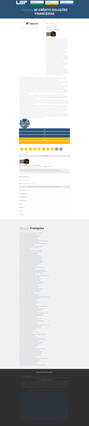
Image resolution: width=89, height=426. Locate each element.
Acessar (37, 4)
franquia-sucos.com (60, 417)
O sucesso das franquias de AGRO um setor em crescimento (31, 251)
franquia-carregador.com (37, 397)
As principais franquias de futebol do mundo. (28, 234)
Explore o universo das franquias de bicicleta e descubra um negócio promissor (34, 312)
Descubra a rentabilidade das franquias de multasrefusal (30, 302)
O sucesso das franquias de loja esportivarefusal (28, 316)
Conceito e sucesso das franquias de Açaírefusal (28, 323)
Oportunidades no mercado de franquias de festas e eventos (31, 256)
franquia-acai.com (35, 393)
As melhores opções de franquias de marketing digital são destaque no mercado (34, 275)
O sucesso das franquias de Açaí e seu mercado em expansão (31, 262)
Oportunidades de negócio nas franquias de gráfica (29, 287)
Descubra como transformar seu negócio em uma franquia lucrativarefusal (33, 334)
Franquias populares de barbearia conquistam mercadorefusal (31, 260)
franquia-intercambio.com (58, 409)
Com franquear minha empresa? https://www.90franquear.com (46, 376)
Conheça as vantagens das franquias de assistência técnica (30, 235)
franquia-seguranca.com (57, 415)
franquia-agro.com (43, 393)
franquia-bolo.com (60, 394)
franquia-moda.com (51, 411)
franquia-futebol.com (54, 407)
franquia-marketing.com (31, 411)
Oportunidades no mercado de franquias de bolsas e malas (30, 326)
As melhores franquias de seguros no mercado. (28, 299)
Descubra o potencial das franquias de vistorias (28, 266)
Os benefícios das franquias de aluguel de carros (28, 300)
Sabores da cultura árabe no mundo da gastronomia (29, 295)
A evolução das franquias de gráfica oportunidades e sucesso (31, 258)
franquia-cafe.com (63, 395)
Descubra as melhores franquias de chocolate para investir (30, 298)
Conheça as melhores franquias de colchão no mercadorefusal (31, 232)
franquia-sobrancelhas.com (30, 417)
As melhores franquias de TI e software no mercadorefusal (30, 290)
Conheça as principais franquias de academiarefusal (29, 252)
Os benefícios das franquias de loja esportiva (28, 328)
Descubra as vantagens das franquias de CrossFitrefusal (30, 247)
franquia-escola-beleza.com (44, 405)
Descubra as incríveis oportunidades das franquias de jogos (30, 310)
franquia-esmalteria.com (25, 406)
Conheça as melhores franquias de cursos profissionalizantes (31, 246)
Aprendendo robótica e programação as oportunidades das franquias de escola (34, 240)
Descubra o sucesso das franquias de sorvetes (28, 238)
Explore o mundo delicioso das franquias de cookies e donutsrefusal (32, 267)
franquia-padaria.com (48, 413)
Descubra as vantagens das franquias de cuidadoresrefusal (30, 250)
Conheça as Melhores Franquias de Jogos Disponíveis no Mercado (31, 314)
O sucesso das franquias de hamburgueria (27, 268)
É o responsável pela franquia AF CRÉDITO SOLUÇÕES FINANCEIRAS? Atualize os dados (45, 186)
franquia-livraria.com (41, 410)
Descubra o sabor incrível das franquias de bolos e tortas (30, 286)
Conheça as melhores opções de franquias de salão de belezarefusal (32, 270)
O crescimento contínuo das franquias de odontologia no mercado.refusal (33, 243)
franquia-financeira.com (26, 407)
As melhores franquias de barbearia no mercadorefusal (30, 291)
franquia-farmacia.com (54, 406)
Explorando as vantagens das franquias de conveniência (30, 276)
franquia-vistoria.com (62, 418)
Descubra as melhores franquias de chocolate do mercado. (30, 352)
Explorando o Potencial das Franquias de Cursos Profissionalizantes (32, 315)
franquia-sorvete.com (51, 417)
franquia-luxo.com (59, 410)
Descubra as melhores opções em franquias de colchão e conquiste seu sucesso (34, 358)
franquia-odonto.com (30, 413)
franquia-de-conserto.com (62, 401)
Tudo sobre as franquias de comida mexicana (28, 363)
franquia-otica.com (39, 413)
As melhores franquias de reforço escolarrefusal (28, 303)
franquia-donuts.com (57, 403)
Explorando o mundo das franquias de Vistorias (28, 356)
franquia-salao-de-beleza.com (45, 415)
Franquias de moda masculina (25, 248)
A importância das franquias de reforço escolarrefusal (29, 239)
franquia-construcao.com (51, 398)
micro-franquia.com (54, 419)
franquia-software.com (41, 417)
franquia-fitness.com (36, 407)
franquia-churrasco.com (57, 397)
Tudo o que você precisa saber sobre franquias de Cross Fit (30, 343)
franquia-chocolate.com (47, 397)
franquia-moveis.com (60, 411)
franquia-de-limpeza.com (38, 402)
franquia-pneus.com (52, 414)
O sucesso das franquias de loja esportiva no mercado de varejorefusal (32, 348)
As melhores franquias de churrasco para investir (28, 284)
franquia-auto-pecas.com (25, 394)
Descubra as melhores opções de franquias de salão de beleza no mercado (33, 271)
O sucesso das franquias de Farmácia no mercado (29, 254)
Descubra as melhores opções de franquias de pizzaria (30, 263)
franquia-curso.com (40, 401)
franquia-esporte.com (35, 406)
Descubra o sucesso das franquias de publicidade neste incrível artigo (32, 364)
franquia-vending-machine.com (51, 418)
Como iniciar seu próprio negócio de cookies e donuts (29, 294)
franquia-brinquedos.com (41, 395)
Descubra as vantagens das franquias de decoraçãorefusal (30, 279)
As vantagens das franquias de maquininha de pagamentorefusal (31, 351)
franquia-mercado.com (41, 411)
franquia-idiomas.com (37, 409)
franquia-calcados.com (26, 397)
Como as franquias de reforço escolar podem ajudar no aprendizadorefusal (33, 306)
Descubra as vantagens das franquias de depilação (29, 362)
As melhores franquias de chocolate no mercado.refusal (30, 360)
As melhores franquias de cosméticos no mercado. (29, 344)
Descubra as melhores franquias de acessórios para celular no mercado (33, 339)
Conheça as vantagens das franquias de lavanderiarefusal (30, 255)
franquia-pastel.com (57, 413)
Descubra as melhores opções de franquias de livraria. (29, 350)
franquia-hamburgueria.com (26, 409)
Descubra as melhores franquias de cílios (27, 274)
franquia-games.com (63, 407)
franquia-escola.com (55, 405)
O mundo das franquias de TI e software (27, 292)
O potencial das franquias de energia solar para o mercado (30, 327)
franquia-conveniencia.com (27, 399)
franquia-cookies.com (38, 399)
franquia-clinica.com (31, 398)
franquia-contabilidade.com (61, 398)
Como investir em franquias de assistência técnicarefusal (30, 359)
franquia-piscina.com (34, 414)
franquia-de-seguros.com (49, 402)
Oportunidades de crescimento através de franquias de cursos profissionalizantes (34, 296)
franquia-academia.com (26, 393)
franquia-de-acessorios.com (50, 401)
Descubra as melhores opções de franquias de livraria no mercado (32, 338)
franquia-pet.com (65, 413)
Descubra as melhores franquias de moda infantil (28, 336)
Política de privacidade (57, 390)
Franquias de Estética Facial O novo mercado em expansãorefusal (31, 320)
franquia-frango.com (45, 407)
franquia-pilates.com (25, 414)
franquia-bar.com (34, 394)
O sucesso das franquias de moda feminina (27, 335)
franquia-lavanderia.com (31, 410)
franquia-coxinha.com (58, 399)
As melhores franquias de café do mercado (27, 347)
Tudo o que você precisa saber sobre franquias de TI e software (31, 288)
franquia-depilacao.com (47, 403)
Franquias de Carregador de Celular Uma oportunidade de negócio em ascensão (34, 324)
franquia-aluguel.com (52, 393)
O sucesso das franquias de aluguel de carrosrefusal (29, 319)
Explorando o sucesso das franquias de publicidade (29, 340)
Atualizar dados (36, 27)
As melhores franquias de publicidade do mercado (29, 307)
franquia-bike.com (52, 394)
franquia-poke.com (60, 414)
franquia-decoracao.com (28, 403)
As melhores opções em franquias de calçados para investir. (30, 354)
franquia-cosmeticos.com (48, 399)
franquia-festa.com (64, 406)
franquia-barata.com (45, 419)
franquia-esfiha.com (63, 405)
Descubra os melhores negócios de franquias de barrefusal (30, 283)
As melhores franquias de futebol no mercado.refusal (29, 322)
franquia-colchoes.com (40, 398)
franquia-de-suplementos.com (61, 402)
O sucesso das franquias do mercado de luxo (28, 304)
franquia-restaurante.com (34, 415)
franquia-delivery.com (38, 403)
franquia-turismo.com (39, 418)
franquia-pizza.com (43, 414)
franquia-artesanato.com (62, 393)
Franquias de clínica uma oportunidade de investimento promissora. (32, 308)
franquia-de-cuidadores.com (27, 402)
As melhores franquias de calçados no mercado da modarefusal (31, 342)
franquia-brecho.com (31, 395)
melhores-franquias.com (35, 419)
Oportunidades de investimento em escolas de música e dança (31, 272)
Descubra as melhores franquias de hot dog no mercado (30, 280)
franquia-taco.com (30, 418)
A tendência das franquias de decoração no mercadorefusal (30, 318)
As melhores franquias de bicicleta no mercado (28, 346)
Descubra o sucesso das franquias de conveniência (29, 331)
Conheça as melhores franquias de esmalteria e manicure (30, 278)
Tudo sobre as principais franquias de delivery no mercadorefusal (31, 282)
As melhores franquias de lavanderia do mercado (28, 264)
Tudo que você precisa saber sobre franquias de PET (29, 236)
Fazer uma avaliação (44, 155)
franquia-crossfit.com (31, 401)
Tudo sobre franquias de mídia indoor (26, 332)
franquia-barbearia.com (43, 394)
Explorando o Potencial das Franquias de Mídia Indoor (29, 242)
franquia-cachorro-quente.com (53, 395)
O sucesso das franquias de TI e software (27, 244)
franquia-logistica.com (50, 410)
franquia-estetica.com (45, 406)
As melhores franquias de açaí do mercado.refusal (29, 311)
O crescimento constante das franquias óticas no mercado (30, 259)
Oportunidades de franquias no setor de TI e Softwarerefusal (31, 355)
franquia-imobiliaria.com (47, 409)
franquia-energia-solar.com (33, 405)
